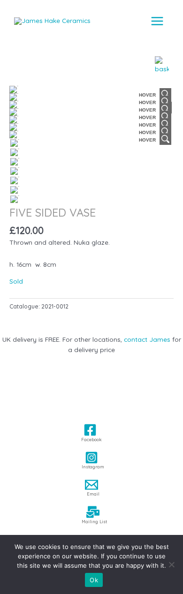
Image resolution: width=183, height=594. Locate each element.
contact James (147, 339)
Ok (94, 580)
